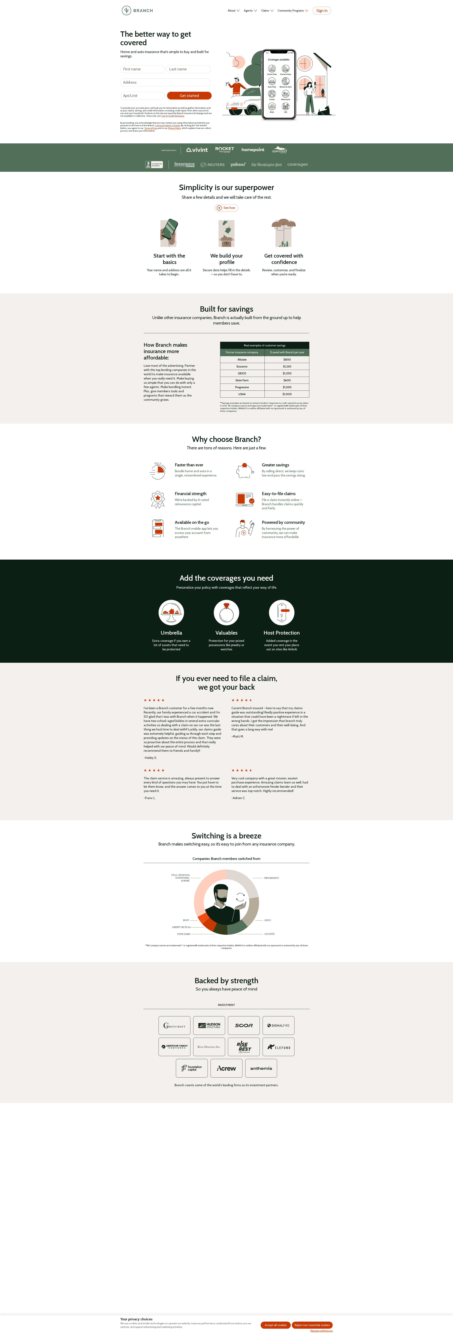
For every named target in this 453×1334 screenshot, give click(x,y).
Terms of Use (150, 128)
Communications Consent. (167, 125)
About (231, 10)
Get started (189, 95)
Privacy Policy (174, 128)
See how (229, 208)
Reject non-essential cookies (312, 1325)
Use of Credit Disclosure (172, 116)
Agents (248, 10)
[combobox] (165, 81)
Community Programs (291, 10)
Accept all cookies (276, 1325)
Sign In (322, 10)
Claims (265, 10)
